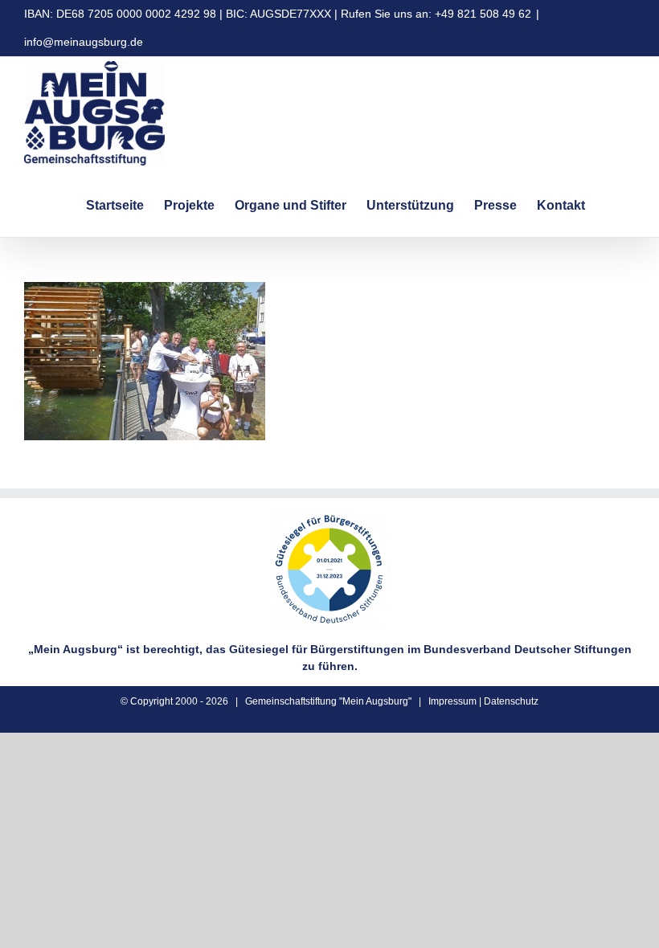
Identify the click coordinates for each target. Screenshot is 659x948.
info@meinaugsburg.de (83, 41)
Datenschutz (511, 701)
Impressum (452, 701)
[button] (610, 203)
